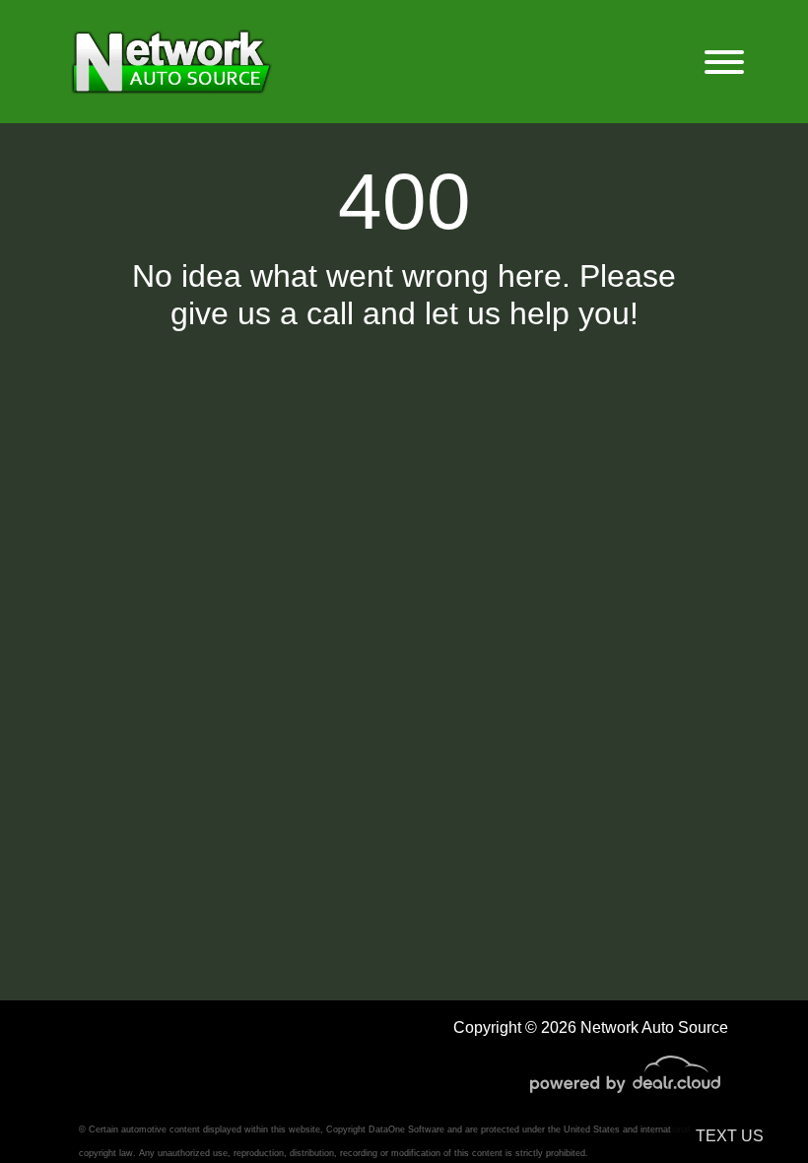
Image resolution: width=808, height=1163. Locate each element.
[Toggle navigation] (724, 61)
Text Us (730, 1136)
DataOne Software (406, 1129)
